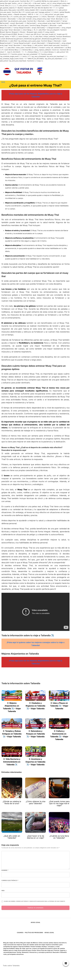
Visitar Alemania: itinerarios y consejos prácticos (34, 952)
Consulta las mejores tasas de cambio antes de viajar (26, 944)
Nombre (5, 870)
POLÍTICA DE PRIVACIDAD (34, 932)
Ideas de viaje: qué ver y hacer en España (30, 948)
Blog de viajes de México (29, 942)
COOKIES (20, 932)
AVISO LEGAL (35, 922)
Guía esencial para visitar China (29, 950)
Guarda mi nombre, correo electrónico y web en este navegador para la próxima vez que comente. (34, 901)
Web (3, 890)
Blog (3, 82)
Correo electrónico (9, 880)
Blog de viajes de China (11, 942)
